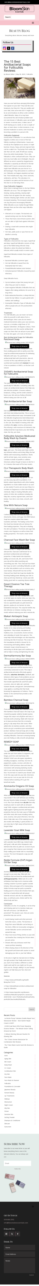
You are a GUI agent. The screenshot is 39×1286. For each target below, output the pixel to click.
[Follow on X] (8, 48)
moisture (25, 363)
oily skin (25, 802)
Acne (6, 1055)
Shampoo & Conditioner (12, 1120)
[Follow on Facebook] (12, 48)
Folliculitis (29, 74)
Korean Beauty (9, 1093)
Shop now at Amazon (20, 346)
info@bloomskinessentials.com (16, 1223)
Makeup (7, 1099)
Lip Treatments (9, 1096)
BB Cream (7, 1062)
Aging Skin (7, 1059)
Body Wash (8, 1065)
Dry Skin (7, 1074)
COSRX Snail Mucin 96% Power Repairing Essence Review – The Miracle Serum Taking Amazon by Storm (18, 1028)
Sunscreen (7, 1127)
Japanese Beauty (9, 1090)
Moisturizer (8, 1102)
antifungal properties (11, 879)
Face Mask (7, 1077)
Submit (31, 1275)
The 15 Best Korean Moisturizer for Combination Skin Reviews (16, 1041)
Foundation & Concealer (12, 1086)
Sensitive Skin (8, 1114)
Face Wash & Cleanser (11, 1080)
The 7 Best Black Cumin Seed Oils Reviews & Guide (19, 1046)
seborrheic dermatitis (18, 675)
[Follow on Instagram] (4, 48)
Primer (6, 1111)
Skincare (7, 1124)
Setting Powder (9, 1117)
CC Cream (7, 1068)
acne (15, 425)
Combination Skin (10, 1071)
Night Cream (8, 1105)
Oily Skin (7, 1108)
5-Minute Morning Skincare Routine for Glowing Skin (17, 1035)
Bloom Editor (10, 74)
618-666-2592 (9, 1219)
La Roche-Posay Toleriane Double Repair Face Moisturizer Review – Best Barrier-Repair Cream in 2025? (19, 1020)
